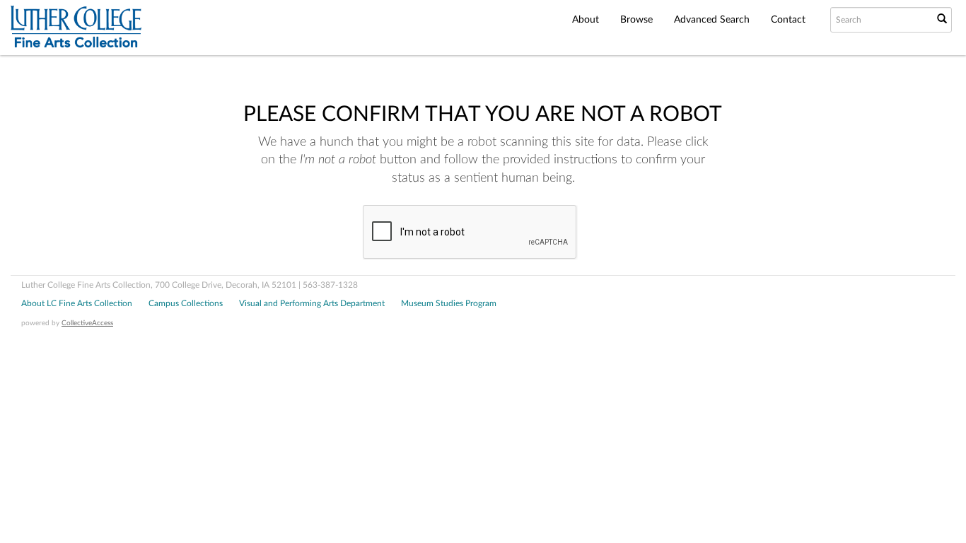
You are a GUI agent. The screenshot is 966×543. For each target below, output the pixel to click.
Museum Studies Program (448, 303)
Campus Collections (186, 303)
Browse (636, 20)
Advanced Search (712, 20)
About (585, 20)
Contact (788, 20)
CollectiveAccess (87, 323)
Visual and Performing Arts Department (312, 303)
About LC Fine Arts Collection (76, 303)
